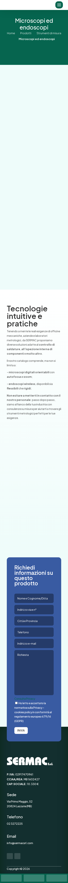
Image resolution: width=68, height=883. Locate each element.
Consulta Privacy (24, 698)
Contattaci (32, 257)
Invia (21, 730)
